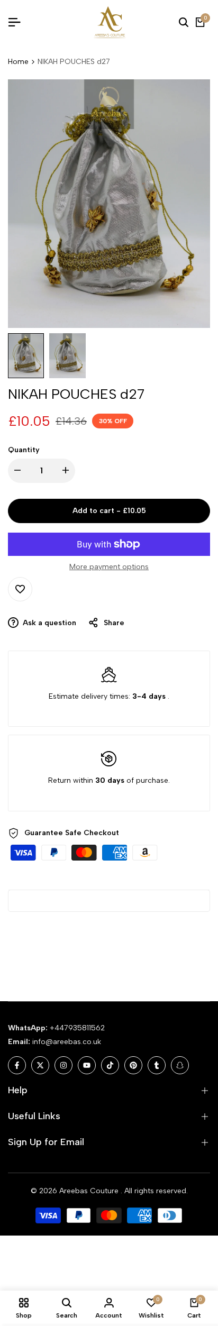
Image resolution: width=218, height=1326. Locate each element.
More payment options (109, 566)
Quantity (24, 449)
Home (18, 61)
